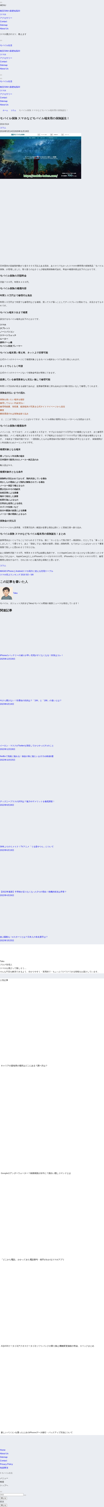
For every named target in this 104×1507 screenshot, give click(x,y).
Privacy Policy (6, 1464)
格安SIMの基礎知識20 (10, 11)
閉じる (3, 1498)
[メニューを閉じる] (1, 2)
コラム (3, 128)
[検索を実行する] (25, 1495)
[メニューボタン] (1, 78)
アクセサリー (6, 18)
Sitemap (3, 25)
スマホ (3, 14)
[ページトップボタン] (1, 1491)
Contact (3, 21)
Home (2, 1450)
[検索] (1, 40)
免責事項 (4, 1468)
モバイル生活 (6, 45)
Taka (15, 593)
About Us (4, 29)
